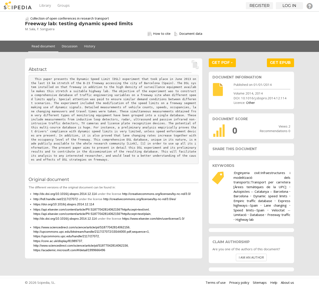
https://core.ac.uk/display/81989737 (57, 241)
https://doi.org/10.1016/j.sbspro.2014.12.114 (63, 204)
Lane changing (275, 205)
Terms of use (216, 282)
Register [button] (260, 5)
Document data (190, 33)
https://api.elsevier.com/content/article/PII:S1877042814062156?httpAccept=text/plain (92, 214)
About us (287, 282)
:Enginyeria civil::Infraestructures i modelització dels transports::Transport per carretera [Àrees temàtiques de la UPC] (261, 180)
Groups (64, 5)
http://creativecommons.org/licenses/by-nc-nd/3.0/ (156, 194)
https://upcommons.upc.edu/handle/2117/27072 (66, 236)
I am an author (251, 257)
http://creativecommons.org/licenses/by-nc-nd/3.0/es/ (139, 199)
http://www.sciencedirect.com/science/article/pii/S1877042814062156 (80, 245)
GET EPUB (280, 62)
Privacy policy (239, 282)
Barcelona (240, 196)
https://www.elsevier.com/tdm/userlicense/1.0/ (153, 218)
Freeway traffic (278, 214)
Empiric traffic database (252, 201)
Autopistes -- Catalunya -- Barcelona (260, 191)
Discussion (69, 46)
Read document (43, 46)
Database (257, 214)
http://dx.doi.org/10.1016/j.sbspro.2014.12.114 (65, 194)
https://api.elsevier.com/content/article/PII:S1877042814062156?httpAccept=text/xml (91, 209)
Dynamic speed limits (270, 196)
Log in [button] (289, 5)
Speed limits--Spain (248, 210)
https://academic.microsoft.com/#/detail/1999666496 (69, 250)
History (89, 46)
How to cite (162, 33)
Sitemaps (260, 282)
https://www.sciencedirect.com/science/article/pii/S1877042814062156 (81, 227)
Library (45, 5)
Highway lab (244, 219)
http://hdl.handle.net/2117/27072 (55, 199)
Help (273, 282)
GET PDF (221, 62)
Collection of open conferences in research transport (69, 18)
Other (250, 102)
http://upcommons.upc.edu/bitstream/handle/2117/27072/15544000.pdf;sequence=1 (91, 231)
